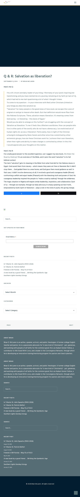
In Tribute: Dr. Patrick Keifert (14, 267)
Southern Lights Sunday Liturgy (15, 275)
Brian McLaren (28, 81)
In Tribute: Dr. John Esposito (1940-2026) (18, 264)
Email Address (11, 237)
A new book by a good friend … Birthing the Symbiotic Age (25, 272)
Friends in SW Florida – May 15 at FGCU (18, 270)
